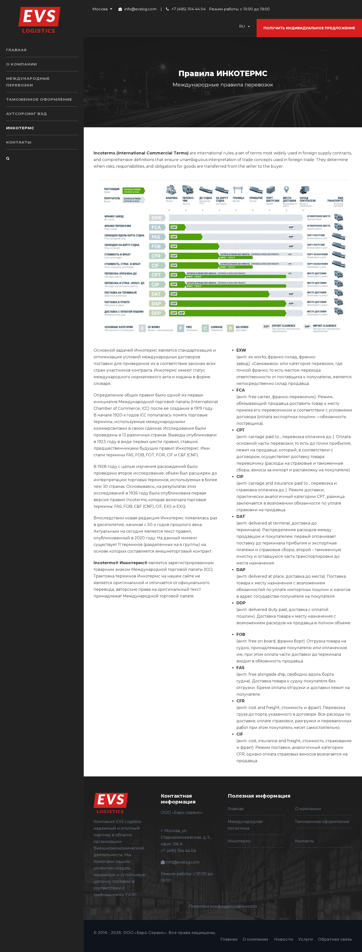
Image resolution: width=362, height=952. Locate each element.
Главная (16, 50)
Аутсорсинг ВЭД (26, 113)
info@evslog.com (140, 9)
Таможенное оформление (39, 99)
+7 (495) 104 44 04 (188, 9)
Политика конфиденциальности (223, 906)
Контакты (19, 142)
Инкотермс (20, 128)
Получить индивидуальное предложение (309, 28)
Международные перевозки (28, 81)
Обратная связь (335, 939)
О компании (21, 64)
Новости (283, 939)
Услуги (305, 939)
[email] (8, 169)
